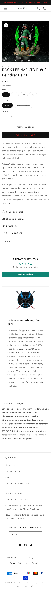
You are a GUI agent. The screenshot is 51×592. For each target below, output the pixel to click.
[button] (5, 8)
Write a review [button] (25, 274)
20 (25, 95)
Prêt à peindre (25, 106)
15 (16, 95)
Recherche (10, 465)
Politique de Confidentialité (17, 483)
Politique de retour (13, 471)
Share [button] (7, 241)
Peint (7, 105)
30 (34, 95)
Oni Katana (15, 583)
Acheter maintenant (25, 134)
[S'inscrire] (39, 534)
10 (6, 94)
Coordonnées (29, 586)
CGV (7, 477)
